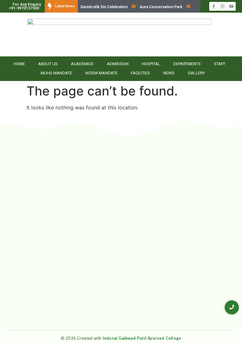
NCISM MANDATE (101, 73)
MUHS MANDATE (56, 73)
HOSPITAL (151, 63)
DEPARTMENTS (187, 63)
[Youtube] (231, 6)
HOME (19, 63)
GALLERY (196, 73)
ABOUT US (48, 63)
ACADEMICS (82, 63)
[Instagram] (222, 6)
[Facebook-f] (213, 6)
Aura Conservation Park (161, 7)
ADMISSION (118, 63)
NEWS (169, 73)
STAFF (220, 63)
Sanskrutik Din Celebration (104, 7)
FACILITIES (140, 73)
